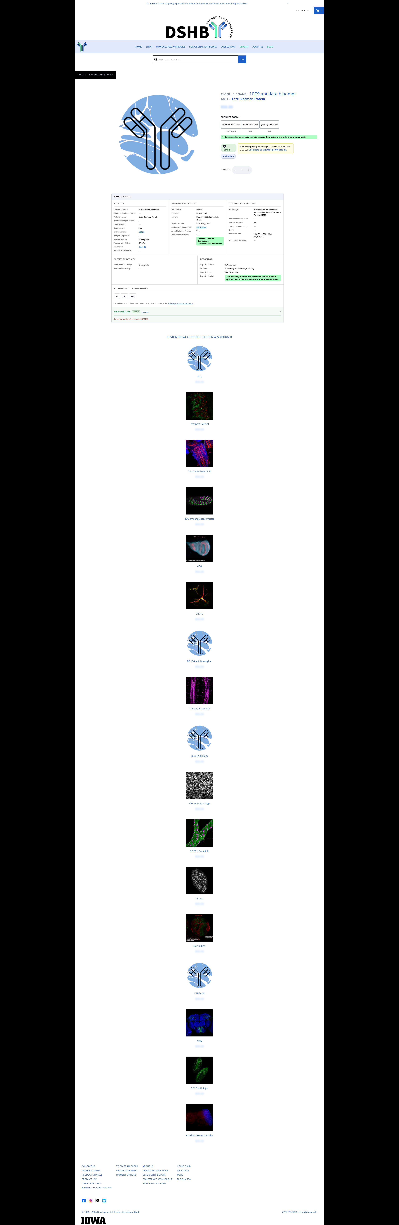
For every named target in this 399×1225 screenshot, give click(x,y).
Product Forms (91, 1170)
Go (242, 59)
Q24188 (142, 247)
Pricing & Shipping (126, 1170)
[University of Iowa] (93, 1223)
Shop (149, 46)
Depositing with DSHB (155, 1170)
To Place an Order (127, 1166)
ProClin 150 (184, 1179)
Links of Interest (92, 1183)
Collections (228, 46)
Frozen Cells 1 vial (250, 124)
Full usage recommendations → (180, 303)
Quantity (226, 169)
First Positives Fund (154, 1183)
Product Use (89, 1179)
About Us (257, 46)
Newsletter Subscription (97, 1187)
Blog (270, 46)
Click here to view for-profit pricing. (268, 149)
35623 (141, 232)
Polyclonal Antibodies (203, 46)
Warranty (183, 1170)
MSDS (180, 1174)
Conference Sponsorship (157, 1179)
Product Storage (92, 1174)
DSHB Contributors (154, 1174)
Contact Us (88, 1166)
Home (138, 46)
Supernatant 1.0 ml (231, 124)
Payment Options (126, 1174)
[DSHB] (81, 46)
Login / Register (301, 11)
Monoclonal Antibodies (170, 46)
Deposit (244, 46)
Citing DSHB (184, 1166)
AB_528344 (201, 227)
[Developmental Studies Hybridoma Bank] (199, 38)
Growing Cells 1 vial (269, 124)
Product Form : (230, 117)
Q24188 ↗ (146, 312)
